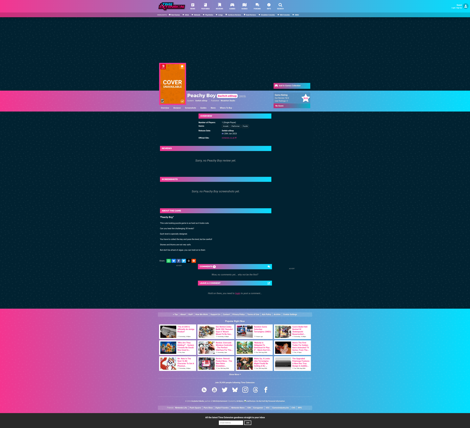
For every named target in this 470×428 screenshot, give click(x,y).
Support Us (215, 314)
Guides (203, 108)
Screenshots (190, 108)
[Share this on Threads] (189, 261)
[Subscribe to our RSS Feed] (204, 390)
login (237, 293)
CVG (293, 408)
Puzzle (245, 126)
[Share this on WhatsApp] (168, 261)
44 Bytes (239, 401)
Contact (226, 314)
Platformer (235, 126)
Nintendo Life (181, 408)
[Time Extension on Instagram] (245, 390)
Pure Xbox (208, 408)
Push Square (195, 408)
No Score (279, 106)
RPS (300, 408)
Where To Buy (226, 108)
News (213, 108)
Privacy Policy (238, 314)
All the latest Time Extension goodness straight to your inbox (235, 417)
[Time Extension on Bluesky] (235, 390)
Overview (165, 108)
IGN (249, 408)
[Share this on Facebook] (178, 261)
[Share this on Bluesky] (173, 261)
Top (176, 314)
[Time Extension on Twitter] (224, 390)
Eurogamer (258, 408)
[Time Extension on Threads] (255, 390)
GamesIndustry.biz (280, 408)
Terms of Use (253, 314)
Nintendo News (238, 408)
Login (453, 8)
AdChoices (251, 401)
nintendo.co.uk (228, 138)
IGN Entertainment (220, 401)
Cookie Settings (290, 314)
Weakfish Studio (228, 101)
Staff (190, 314)
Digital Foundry (222, 408)
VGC (268, 408)
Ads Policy (266, 314)
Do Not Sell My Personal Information (271, 401)
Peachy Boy (212, 95)
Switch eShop (201, 101)
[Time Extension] (172, 6)
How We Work (201, 314)
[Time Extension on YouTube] (214, 390)
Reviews (177, 108)
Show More (234, 374)
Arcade (225, 126)
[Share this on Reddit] (194, 261)
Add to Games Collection (289, 85)
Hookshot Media (197, 401)
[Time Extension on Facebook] (265, 390)
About (183, 314)
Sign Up (459, 8)
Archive (277, 314)
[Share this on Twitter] (184, 261)
